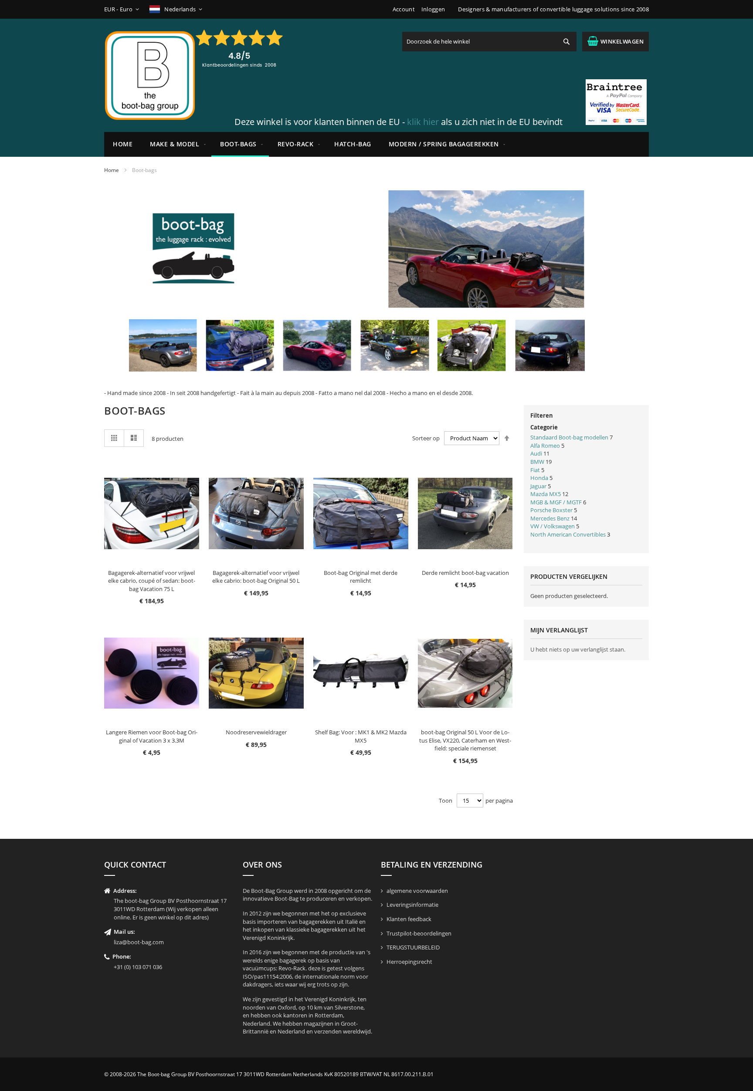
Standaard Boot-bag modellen (569, 437)
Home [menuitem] (122, 144)
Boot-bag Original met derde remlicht (360, 577)
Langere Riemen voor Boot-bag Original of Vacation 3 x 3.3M (151, 736)
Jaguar (538, 486)
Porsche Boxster (551, 510)
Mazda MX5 (545, 494)
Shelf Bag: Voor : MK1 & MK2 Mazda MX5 (361, 736)
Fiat (535, 470)
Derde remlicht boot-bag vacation (465, 573)
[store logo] (150, 75)
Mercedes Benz (550, 518)
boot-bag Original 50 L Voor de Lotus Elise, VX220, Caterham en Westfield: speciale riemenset (465, 740)
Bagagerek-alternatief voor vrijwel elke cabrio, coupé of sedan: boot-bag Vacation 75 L (151, 581)
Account (404, 9)
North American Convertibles (568, 534)
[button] (123, 9)
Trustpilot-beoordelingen (419, 933)
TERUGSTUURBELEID (413, 947)
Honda (539, 478)
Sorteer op (426, 438)
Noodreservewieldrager (256, 732)
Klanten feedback (409, 919)
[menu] (376, 144)
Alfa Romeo (545, 445)
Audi (536, 453)
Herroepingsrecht (409, 962)
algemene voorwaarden (417, 891)
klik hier (423, 122)
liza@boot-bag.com (139, 942)
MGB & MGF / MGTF (556, 502)
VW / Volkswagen (552, 526)
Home (111, 170)
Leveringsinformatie (412, 905)
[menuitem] (176, 144)
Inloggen (433, 9)
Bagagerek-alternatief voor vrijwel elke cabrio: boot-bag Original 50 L (256, 577)
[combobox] (489, 41)
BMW (537, 462)
